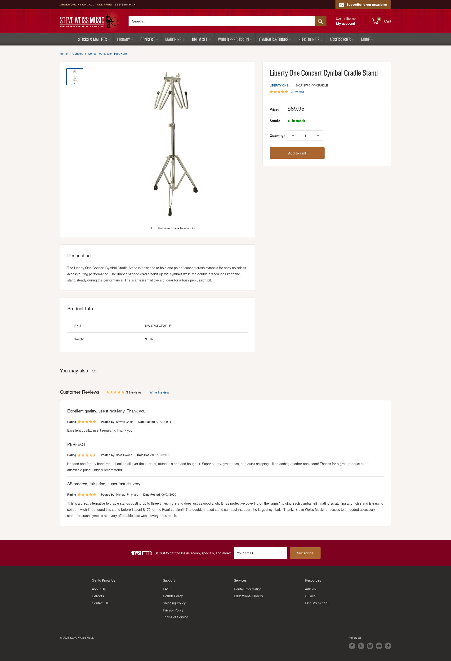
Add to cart (297, 153)
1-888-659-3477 (123, 4)
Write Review (159, 392)
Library (123, 39)
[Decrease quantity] (293, 135)
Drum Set (200, 39)
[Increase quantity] (318, 135)
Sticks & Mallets (92, 39)
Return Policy (173, 595)
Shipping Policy (174, 603)
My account (345, 23)
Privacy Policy (173, 610)
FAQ (166, 589)
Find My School (316, 603)
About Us (99, 589)
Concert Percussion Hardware (107, 53)
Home (64, 53)
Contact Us (100, 603)
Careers (98, 595)
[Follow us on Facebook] (352, 646)
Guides (310, 595)
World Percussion (233, 39)
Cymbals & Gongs (273, 39)
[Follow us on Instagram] (370, 646)
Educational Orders (248, 595)
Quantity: (277, 135)
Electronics (309, 39)
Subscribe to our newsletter (367, 4)
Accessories (340, 39)
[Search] (320, 21)
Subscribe (305, 553)
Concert (147, 39)
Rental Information (248, 589)
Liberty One (279, 85)
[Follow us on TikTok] (388, 646)
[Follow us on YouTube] (379, 646)
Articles (310, 589)
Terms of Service (175, 617)
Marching (173, 39)
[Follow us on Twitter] (361, 646)
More (365, 39)
